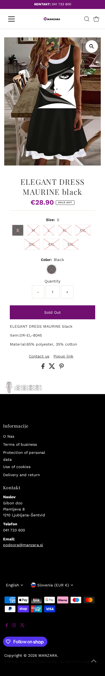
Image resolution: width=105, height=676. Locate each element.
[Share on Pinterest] (61, 367)
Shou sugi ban (86, 661)
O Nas (8, 436)
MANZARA (47, 655)
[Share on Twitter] (53, 367)
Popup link (63, 356)
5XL (70, 244)
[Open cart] (96, 19)
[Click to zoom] (91, 46)
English (12, 585)
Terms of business (20, 444)
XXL (83, 230)
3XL (32, 244)
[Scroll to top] (93, 664)
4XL (51, 244)
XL (64, 230)
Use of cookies (17, 466)
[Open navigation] (15, 19)
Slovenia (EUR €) (53, 585)
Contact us (39, 356)
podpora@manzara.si (23, 545)
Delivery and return (21, 475)
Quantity (52, 281)
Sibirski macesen (20, 661)
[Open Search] (86, 18)
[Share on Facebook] (43, 367)
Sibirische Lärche (54, 661)
